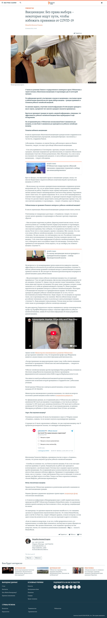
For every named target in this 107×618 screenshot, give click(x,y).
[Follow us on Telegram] (67, 586)
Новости (30, 586)
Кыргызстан (5, 611)
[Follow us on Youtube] (55, 586)
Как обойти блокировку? (9, 592)
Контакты (5, 589)
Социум (30, 595)
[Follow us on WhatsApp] (71, 586)
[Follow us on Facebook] (63, 586)
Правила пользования (8, 595)
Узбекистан (29, 8)
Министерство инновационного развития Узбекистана (53, 353)
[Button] (78, 33)
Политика (31, 592)
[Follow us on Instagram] (59, 586)
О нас (3, 586)
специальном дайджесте (64, 395)
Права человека (89, 568)
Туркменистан (32, 611)
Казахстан (5, 608)
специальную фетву (71, 493)
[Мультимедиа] (101, 3)
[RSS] (78, 586)
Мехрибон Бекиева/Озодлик (34, 25)
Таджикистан (32, 608)
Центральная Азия (20, 568)
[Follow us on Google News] (74, 586)
